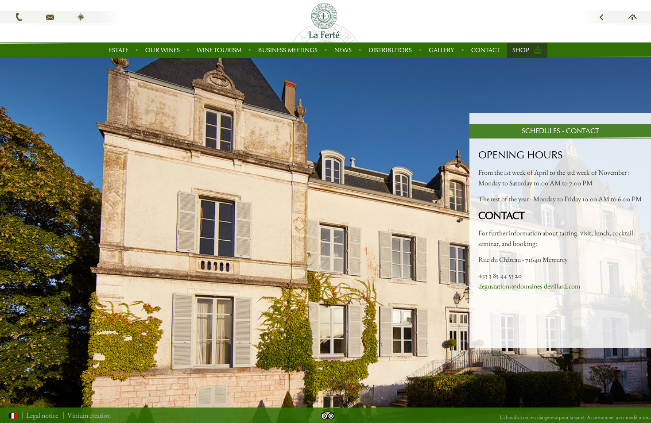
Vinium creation (89, 415)
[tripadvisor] (328, 414)
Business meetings (288, 50)
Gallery (441, 50)
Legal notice (42, 415)
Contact (485, 50)
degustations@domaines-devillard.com (529, 286)
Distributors (390, 50)
